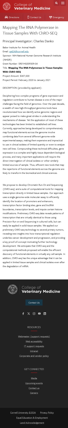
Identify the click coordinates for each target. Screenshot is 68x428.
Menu (63, 3)
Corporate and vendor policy (34, 355)
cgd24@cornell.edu (19, 51)
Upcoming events (34, 383)
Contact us (34, 388)
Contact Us (35, 17)
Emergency (58, 17)
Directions (14, 17)
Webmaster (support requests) (34, 336)
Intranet (34, 351)
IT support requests (34, 346)
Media (34, 378)
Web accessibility (34, 341)
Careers (34, 392)
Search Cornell (56, 3)
